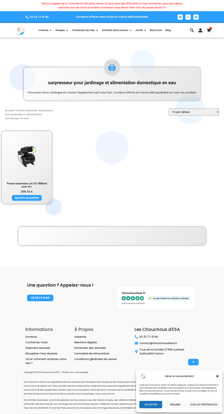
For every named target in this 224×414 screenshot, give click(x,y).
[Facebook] (180, 17)
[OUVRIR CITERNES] (50, 30)
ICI (164, 7)
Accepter (150, 404)
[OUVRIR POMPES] (67, 30)
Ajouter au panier (27, 198)
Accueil (9, 110)
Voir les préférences (203, 404)
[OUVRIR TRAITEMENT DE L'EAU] (97, 30)
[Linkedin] (196, 17)
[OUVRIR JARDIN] (145, 30)
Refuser (175, 404)
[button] (217, 376)
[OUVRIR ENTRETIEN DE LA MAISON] (130, 30)
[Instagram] (188, 17)
